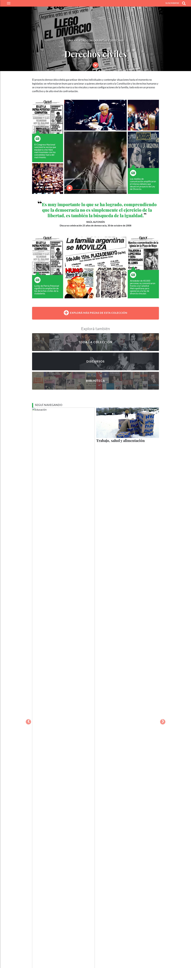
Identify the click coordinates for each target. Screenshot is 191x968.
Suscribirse (172, 3)
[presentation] (28, 721)
